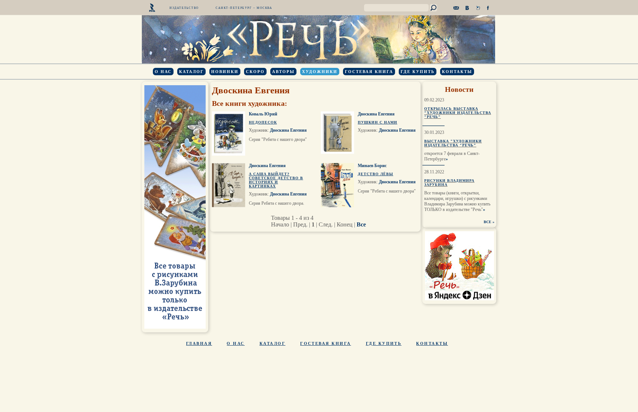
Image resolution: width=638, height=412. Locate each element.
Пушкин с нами (377, 122)
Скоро (255, 71)
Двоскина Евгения (288, 130)
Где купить (418, 71)
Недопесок (263, 122)
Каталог (191, 71)
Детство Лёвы (375, 174)
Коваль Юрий (263, 114)
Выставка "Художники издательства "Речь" (453, 143)
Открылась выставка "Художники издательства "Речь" (457, 113)
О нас (163, 71)
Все (361, 224)
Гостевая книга (369, 71)
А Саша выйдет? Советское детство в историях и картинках (276, 180)
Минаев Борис (372, 165)
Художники (319, 71)
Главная (199, 343)
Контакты (457, 71)
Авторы (283, 71)
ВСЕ (487, 222)
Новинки (225, 71)
